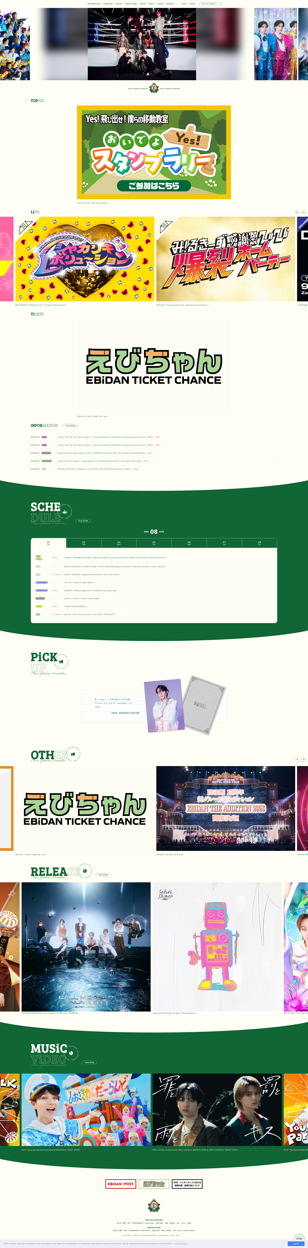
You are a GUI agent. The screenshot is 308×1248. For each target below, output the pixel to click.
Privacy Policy (127, 1235)
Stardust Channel (189, 1230)
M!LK (129, 1223)
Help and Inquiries (164, 1235)
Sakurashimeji (149, 1223)
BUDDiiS (172, 1223)
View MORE (70, 425)
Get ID (172, 1235)
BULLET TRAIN (121, 1223)
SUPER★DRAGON (137, 1223)
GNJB (166, 1223)
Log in (177, 1235)
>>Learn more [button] (181, 1244)
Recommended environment (149, 1235)
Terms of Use (136, 1235)
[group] (243, 44)
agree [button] (296, 1244)
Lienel (183, 1223)
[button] (297, 212)
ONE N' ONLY (159, 1223)
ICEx (178, 1223)
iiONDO (189, 1223)
